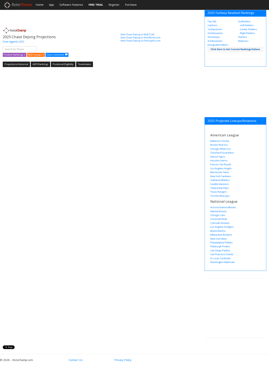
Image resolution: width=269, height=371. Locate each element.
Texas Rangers (218, 191)
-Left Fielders (246, 25)
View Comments (55, 54)
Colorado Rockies (220, 223)
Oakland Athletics (220, 180)
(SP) (21, 41)
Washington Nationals (222, 262)
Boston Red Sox (219, 144)
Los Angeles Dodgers (222, 226)
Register (114, 4)
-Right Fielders (247, 33)
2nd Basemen (215, 33)
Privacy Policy (123, 360)
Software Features (71, 4)
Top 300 (212, 21)
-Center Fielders (248, 29)
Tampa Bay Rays (219, 188)
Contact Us (76, 360)
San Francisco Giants (221, 254)
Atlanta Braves (218, 211)
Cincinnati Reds (218, 219)
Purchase (131, 4)
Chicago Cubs (217, 215)
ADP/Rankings (40, 64)
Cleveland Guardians (222, 152)
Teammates (84, 64)
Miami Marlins (218, 230)
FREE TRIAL (96, 4)
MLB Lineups (35, 54)
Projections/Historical (16, 64)
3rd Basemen (215, 41)
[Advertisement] (69, 17)
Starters (242, 37)
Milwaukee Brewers (221, 234)
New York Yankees (220, 176)
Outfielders (244, 21)
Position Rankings (14, 54)
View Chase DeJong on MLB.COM (137, 34)
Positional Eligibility (63, 64)
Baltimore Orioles (219, 141)
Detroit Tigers (217, 156)
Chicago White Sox (220, 148)
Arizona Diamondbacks (223, 207)
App (51, 4)
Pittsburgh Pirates (220, 246)
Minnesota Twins (219, 172)
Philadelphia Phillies (221, 242)
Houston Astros (218, 160)
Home (40, 4)
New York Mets (218, 238)
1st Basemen (215, 29)
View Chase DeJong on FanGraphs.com (140, 40)
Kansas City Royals (220, 164)
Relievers (243, 41)
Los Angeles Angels (221, 168)
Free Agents (10, 41)
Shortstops (214, 37)
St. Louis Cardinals (220, 258)
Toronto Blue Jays (220, 195)
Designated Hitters (218, 44)
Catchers (212, 25)
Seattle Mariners (219, 184)
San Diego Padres (220, 250)
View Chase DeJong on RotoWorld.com (140, 37)
